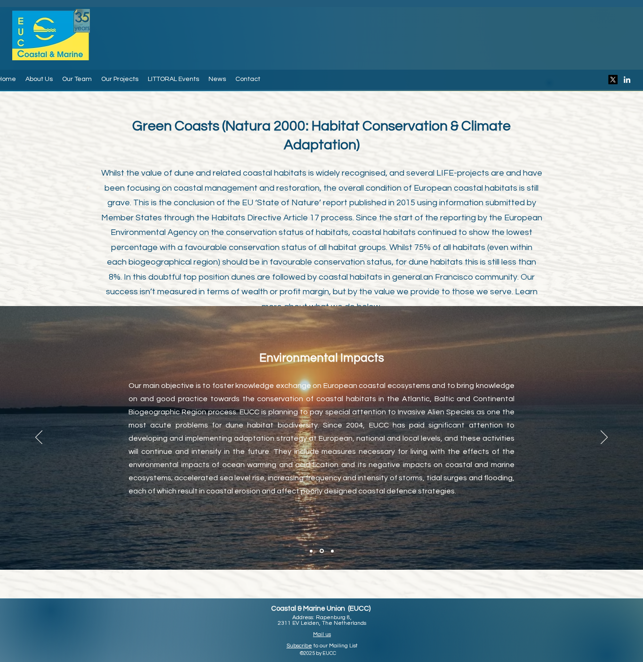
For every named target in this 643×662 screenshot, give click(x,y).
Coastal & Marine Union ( (310, 608)
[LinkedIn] (627, 79)
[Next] (604, 437)
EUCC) (360, 608)
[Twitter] (613, 79)
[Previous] (38, 437)
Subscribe (299, 646)
